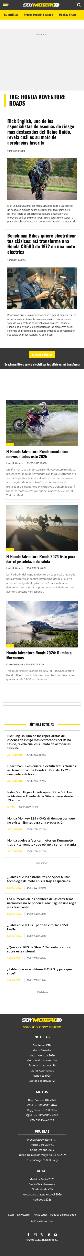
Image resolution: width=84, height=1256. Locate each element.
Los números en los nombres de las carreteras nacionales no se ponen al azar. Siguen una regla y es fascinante (41, 903)
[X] (42, 1235)
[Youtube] (55, 1235)
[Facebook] (28, 1235)
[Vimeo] (48, 1235)
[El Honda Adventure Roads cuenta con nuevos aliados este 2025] (42, 423)
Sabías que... (14, 888)
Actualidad (14, 755)
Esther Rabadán (14, 664)
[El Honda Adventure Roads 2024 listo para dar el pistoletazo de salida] (42, 528)
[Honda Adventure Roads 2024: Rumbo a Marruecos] (42, 624)
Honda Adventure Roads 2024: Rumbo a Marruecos (39, 655)
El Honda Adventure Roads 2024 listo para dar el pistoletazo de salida (40, 558)
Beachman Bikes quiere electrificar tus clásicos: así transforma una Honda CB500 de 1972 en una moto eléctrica (41, 243)
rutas (10, 444)
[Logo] (41, 5)
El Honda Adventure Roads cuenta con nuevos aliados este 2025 (37, 453)
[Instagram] (35, 1235)
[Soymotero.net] (42, 1020)
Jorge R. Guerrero (15, 463)
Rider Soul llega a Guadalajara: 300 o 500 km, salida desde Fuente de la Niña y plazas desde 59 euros (40, 796)
